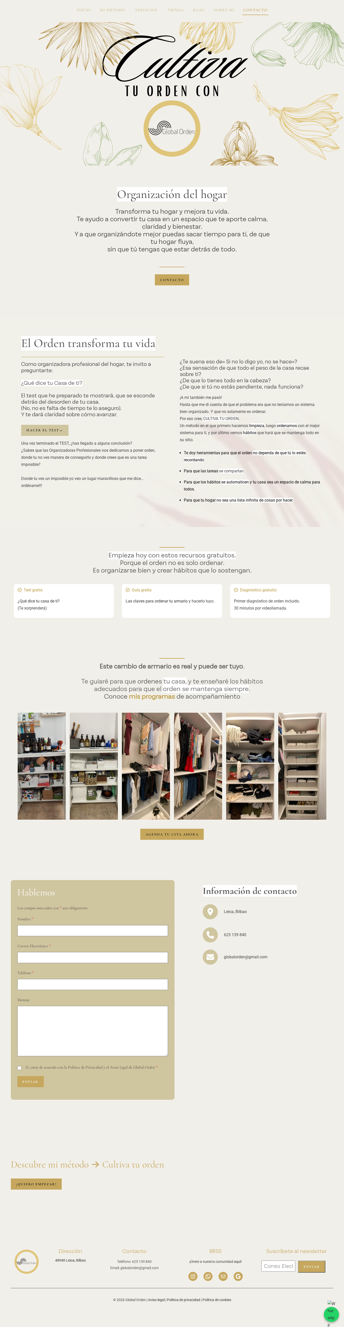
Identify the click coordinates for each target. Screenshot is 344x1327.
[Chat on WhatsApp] (331, 1314)
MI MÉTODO (113, 10)
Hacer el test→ (44, 430)
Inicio (84, 10)
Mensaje (23, 999)
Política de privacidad (183, 1300)
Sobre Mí (224, 10)
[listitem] (33, 590)
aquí (237, 1262)
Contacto (255, 10)
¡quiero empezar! (36, 1184)
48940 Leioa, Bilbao (70, 1260)
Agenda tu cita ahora (172, 834)
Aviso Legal (119, 1067)
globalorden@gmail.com (245, 957)
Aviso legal (156, 1300)
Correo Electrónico (34, 946)
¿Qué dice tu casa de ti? (39, 601)
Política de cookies (216, 1300)
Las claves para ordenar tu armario (157, 601)
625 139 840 (235, 934)
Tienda (176, 10)
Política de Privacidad (85, 1067)
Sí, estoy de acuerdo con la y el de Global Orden (91, 1067)
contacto (172, 280)
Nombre (25, 919)
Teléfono (25, 972)
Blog (199, 10)
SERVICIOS (147, 10)
